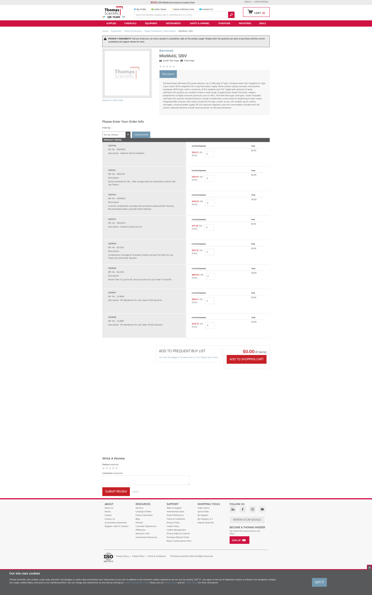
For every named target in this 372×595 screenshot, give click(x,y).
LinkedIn (233, 509)
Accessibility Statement (116, 522)
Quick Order (203, 511)
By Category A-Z (205, 519)
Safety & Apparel (199, 23)
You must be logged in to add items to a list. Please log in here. (188, 357)
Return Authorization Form (179, 540)
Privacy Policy (173, 522)
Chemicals (130, 23)
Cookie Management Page (136, 582)
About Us (109, 507)
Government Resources (146, 537)
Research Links (143, 533)
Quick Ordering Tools (184, 9)
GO (231, 15)
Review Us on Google (247, 519)
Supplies (111, 23)
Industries (245, 23)
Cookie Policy (173, 526)
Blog (138, 519)
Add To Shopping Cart (247, 359)
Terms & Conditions (176, 519)
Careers (108, 515)
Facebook (242, 509)
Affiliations (141, 529)
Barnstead (166, 51)
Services (139, 507)
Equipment (151, 23)
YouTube (262, 509)
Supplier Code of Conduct (116, 526)
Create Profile (261, 1)
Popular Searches (206, 522)
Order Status (160, 9)
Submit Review (116, 491)
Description (168, 74)
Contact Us (207, 9)
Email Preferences (175, 515)
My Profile (141, 9)
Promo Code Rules (144, 515)
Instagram (252, 509)
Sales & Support (174, 507)
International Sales (175, 511)
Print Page (189, 60)
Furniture (224, 23)
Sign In (247, 1)
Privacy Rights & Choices (178, 533)
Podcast (139, 522)
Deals (262, 23)
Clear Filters (141, 134)
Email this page (171, 60)
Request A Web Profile (112, 100)
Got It (319, 582)
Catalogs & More (143, 511)
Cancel (135, 491)
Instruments (173, 23)
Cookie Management (176, 529)
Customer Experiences (146, 526)
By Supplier (203, 515)
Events (108, 511)
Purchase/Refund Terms (178, 537)
